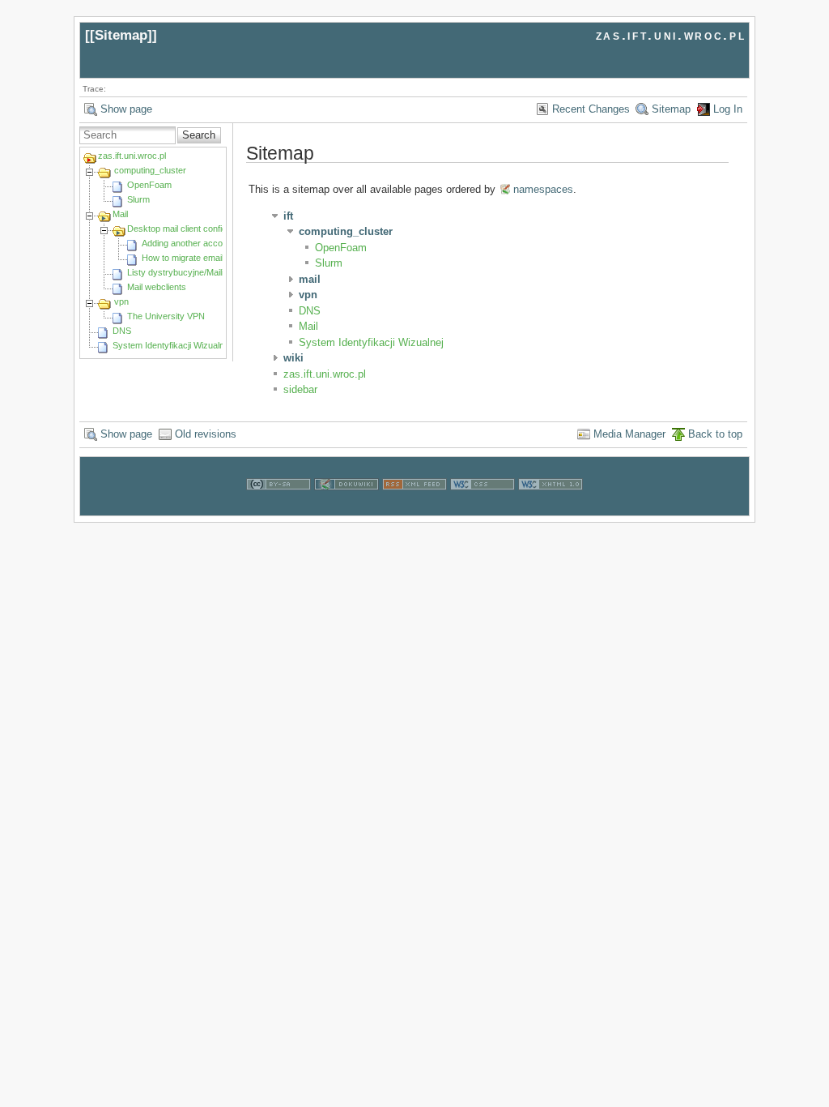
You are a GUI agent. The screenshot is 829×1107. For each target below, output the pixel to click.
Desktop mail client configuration (190, 228)
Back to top (715, 434)
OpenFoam (149, 185)
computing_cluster (150, 170)
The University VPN (166, 316)
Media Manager (629, 434)
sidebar (300, 389)
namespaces (543, 189)
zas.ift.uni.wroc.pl (671, 35)
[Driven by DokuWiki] (346, 508)
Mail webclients (156, 287)
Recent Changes (591, 109)
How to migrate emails (185, 258)
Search (198, 135)
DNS (122, 331)
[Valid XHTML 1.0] (550, 508)
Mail (120, 214)
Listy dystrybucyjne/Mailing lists (189, 272)
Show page (126, 109)
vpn (121, 301)
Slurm (138, 199)
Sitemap (121, 35)
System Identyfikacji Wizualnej (172, 345)
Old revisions (205, 434)
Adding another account (188, 243)
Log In (727, 109)
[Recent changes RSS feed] (414, 508)
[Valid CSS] (482, 508)
